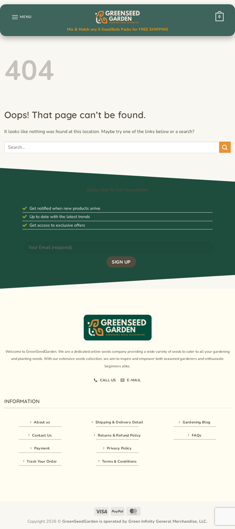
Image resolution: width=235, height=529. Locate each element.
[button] (21, 17)
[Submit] (225, 147)
